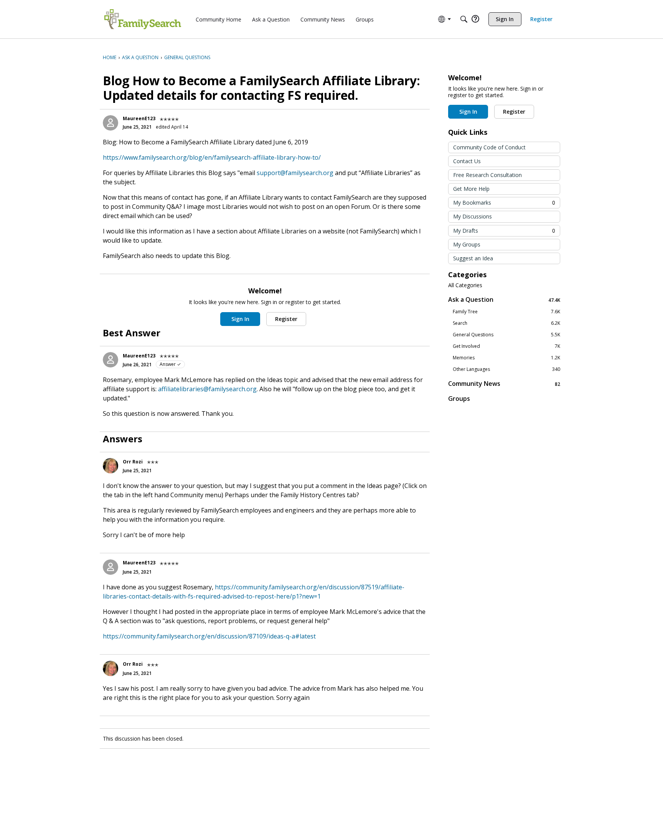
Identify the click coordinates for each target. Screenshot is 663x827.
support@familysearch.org (295, 173)
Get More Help (471, 188)
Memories (506, 357)
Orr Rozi (133, 461)
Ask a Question (504, 300)
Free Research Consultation (487, 175)
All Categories (465, 285)
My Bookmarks (504, 202)
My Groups (466, 244)
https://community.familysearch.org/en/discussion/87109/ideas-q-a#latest (209, 636)
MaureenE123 (139, 118)
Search (506, 323)
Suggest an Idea (473, 258)
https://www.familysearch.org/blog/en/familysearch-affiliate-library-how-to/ (212, 157)
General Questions (506, 334)
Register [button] (286, 319)
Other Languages (506, 369)
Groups (459, 398)
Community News (504, 384)
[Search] (464, 19)
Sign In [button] (240, 319)
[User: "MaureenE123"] (110, 123)
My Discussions (472, 216)
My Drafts (504, 230)
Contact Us (467, 161)
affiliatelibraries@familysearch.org (207, 389)
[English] (142, 19)
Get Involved (506, 346)
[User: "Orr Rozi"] (110, 465)
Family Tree (506, 311)
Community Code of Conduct (489, 147)
